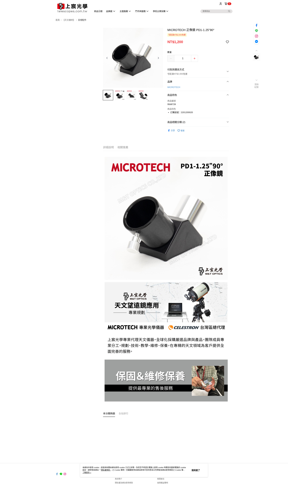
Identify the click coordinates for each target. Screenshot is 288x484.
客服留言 (160, 479)
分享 (173, 130)
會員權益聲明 (162, 483)
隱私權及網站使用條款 (124, 483)
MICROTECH (173, 87)
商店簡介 (118, 479)
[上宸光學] (72, 8)
